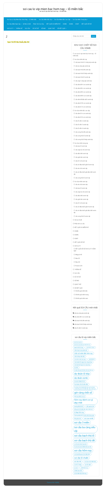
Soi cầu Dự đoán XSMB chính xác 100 (82, 446)
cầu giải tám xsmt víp (81, 157)
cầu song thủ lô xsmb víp (82, 136)
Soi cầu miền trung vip (80, 19)
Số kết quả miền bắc (81, 291)
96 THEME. (56, 482)
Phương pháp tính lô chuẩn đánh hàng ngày (84, 415)
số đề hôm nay (84, 467)
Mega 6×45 (78, 254)
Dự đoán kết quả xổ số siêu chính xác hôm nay (83, 370)
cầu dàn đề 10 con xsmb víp (83, 95)
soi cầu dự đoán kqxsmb (80, 444)
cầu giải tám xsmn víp (81, 199)
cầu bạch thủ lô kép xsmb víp (84, 73)
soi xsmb (76, 467)
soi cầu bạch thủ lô (84, 435)
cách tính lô (92, 359)
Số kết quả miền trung (82, 294)
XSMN (71, 24)
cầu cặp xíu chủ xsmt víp (82, 150)
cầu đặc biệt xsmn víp (81, 195)
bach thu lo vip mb (78, 342)
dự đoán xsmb (81, 378)
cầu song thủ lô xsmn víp (82, 216)
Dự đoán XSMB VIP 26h (79, 381)
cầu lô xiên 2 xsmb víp (81, 121)
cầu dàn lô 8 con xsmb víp (83, 117)
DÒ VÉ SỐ (36, 28)
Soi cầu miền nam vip (13, 24)
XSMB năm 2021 (78, 470)
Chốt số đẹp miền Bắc (79, 356)
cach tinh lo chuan (90, 347)
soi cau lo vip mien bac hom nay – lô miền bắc (53, 9)
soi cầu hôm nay (83, 450)
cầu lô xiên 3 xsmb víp (81, 124)
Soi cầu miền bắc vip (45, 19)
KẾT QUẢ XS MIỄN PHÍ (53, 24)
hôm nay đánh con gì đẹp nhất (83, 401)
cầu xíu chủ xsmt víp (81, 168)
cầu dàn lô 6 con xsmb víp (83, 113)
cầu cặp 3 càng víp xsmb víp (83, 81)
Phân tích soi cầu (38, 24)
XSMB (65, 24)
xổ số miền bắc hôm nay (80, 473)
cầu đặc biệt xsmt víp (81, 153)
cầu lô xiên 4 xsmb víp (82, 128)
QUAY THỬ (51, 28)
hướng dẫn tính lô (78, 406)
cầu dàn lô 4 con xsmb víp (83, 107)
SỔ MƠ (43, 28)
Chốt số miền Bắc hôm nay (83, 353)
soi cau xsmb (88, 418)
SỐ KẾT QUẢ (61, 28)
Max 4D (77, 262)
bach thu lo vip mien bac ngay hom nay (82, 344)
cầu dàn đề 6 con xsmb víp (83, 88)
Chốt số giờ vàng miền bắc (80, 350)
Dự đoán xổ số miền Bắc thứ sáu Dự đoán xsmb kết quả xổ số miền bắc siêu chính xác (85, 388)
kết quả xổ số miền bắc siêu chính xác (83, 409)
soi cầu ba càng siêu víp (84, 429)
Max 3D (77, 258)
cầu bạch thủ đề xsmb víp (82, 69)
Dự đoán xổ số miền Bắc (81, 384)
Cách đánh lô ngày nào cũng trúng (83, 362)
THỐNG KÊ (19, 28)
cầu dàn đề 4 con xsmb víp (83, 84)
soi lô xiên (88, 465)
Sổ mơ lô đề (27, 24)
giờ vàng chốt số (83, 392)
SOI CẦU (27, 28)
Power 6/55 (78, 266)
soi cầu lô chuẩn (81, 457)
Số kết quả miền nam (81, 298)
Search (93, 36)
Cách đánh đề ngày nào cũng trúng (82, 365)
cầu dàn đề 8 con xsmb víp (83, 92)
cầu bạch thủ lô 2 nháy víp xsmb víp (85, 62)
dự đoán (76, 367)
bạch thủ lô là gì (78, 347)
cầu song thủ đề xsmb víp (83, 132)
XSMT (77, 24)
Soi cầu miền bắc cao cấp (62, 19)
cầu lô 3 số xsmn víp (81, 203)
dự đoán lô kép (82, 373)
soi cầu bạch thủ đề (84, 440)
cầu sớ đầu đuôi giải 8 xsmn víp (84, 207)
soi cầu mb (77, 461)
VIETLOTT (10, 28)
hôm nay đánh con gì (79, 396)
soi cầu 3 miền (81, 422)
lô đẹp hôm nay (79, 412)
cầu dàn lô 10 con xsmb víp (83, 103)
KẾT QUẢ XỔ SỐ (86, 24)
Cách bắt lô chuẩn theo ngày (80, 359)
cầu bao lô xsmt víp (81, 146)
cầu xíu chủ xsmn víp (81, 184)
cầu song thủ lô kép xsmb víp (84, 139)
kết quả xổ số (90, 406)
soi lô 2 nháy (78, 465)
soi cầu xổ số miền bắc (90, 461)
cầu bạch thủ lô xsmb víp (82, 77)
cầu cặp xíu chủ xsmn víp (82, 192)
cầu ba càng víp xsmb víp (82, 66)
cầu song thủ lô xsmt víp (82, 178)
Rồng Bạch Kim (77, 418)
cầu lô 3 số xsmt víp (81, 161)
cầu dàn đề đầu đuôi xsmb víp (84, 99)
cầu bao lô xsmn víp (81, 188)
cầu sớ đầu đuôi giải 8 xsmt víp (84, 164)
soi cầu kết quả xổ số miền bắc (82, 454)
